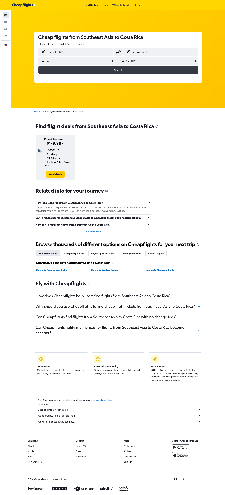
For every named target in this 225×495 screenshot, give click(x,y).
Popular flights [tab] (156, 253)
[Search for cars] (5, 29)
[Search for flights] (5, 15)
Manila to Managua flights (160, 270)
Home (37, 111)
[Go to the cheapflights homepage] (24, 5)
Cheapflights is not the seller (53, 409)
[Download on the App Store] (181, 455)
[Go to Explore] (5, 36)
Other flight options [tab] (131, 253)
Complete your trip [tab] (74, 253)
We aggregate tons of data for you (56, 415)
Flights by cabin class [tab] (102, 253)
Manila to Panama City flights (51, 270)
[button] (5, 5)
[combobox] (46, 44)
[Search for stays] (5, 22)
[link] (55, 174)
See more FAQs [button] (93, 231)
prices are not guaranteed (101, 400)
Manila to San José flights (104, 270)
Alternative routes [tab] (47, 253)
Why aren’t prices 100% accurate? (56, 421)
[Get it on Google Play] (181, 447)
